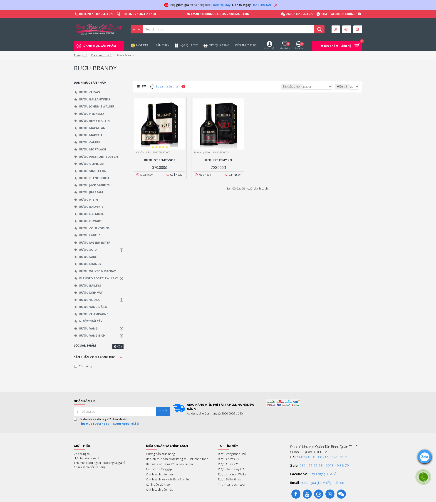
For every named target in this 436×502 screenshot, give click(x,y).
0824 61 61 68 (310, 457)
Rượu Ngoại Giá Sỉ (322, 474)
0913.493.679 (262, 5)
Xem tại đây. (222, 5)
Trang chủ (80, 55)
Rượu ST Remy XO (218, 160)
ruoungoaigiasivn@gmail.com (323, 482)
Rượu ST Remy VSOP (159, 160)
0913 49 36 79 (336, 457)
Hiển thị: (342, 86)
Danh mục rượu (101, 55)
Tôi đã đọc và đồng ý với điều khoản (108, 421)
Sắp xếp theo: (291, 86)
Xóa (119, 346)
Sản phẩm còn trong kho (95, 357)
